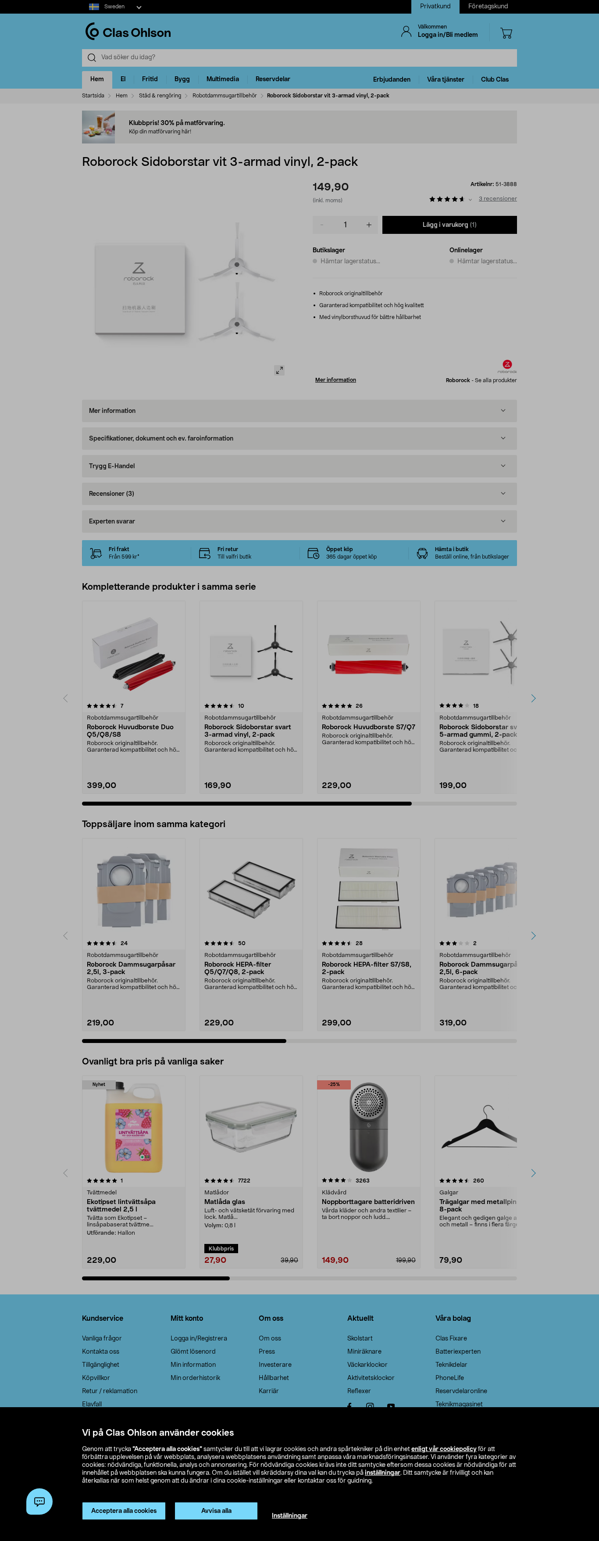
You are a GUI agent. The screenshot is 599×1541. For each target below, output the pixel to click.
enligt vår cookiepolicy (444, 1449)
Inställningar (289, 1516)
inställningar (382, 1473)
